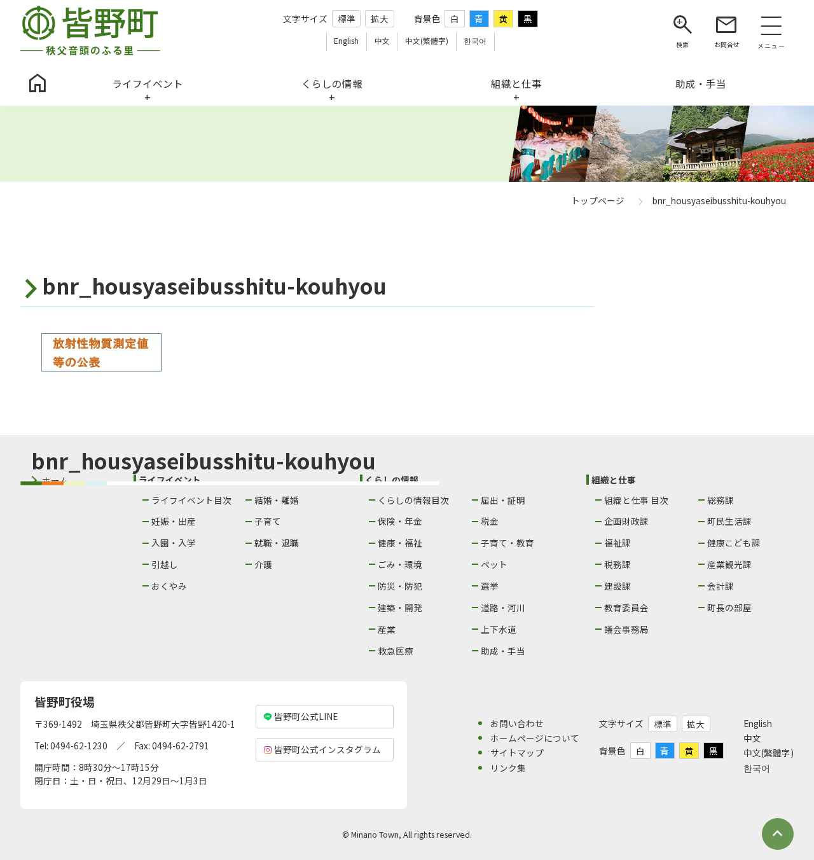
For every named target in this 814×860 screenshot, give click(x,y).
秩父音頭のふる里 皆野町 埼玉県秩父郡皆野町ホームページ (90, 30)
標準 (346, 18)
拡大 (380, 18)
